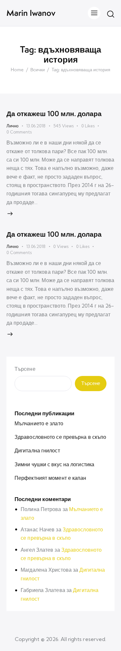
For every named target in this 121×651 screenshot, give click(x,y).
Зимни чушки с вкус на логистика (54, 464)
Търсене (25, 369)
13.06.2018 (35, 125)
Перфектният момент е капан (50, 478)
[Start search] (110, 14)
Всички (37, 70)
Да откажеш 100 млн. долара (54, 113)
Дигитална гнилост (37, 450)
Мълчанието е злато (39, 423)
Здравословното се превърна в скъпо (60, 437)
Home (17, 70)
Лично (12, 125)
